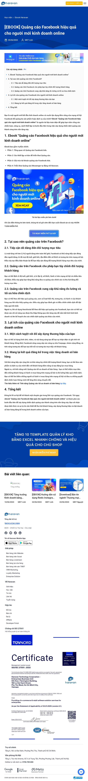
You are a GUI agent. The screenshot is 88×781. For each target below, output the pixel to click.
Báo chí (9, 613)
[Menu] (85, 3)
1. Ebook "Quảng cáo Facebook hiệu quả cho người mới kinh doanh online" (38, 75)
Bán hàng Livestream (14, 560)
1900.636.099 (12, 523)
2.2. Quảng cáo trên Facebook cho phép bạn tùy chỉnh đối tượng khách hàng (40, 87)
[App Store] (11, 543)
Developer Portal (12, 623)
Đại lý (8, 617)
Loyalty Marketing (13, 573)
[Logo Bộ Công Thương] (77, 778)
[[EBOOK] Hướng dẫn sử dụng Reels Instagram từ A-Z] (44, 485)
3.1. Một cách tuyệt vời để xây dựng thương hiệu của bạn (33, 99)
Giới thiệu (9, 587)
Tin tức (8, 593)
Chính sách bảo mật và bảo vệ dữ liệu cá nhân (19, 777)
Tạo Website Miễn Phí (74, 3)
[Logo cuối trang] (11, 514)
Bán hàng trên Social (14, 557)
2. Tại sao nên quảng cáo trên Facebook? (25, 79)
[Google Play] (25, 543)
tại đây (63, 383)
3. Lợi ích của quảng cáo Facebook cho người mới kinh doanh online (36, 95)
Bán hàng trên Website (14, 553)
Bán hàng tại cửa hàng (14, 563)
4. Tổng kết (12, 107)
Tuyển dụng (10, 600)
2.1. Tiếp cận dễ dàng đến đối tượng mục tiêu (28, 83)
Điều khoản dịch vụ (41, 777)
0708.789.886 (27, 762)
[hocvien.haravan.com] (33, 3)
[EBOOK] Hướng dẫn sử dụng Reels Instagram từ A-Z (44, 496)
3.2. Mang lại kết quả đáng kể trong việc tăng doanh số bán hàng (36, 103)
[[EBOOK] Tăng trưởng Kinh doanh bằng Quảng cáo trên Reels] (16, 485)
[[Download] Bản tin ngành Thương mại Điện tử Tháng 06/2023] (71, 485)
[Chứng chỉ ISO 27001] (44, 688)
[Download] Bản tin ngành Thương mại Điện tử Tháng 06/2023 (71, 496)
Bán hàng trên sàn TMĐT (15, 566)
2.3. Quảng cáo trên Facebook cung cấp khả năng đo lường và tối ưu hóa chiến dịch (43, 91)
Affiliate (9, 620)
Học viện (9, 590)
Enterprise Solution (13, 576)
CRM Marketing (12, 570)
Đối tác (8, 610)
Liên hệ (9, 596)
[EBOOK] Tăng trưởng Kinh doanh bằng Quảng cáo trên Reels (15, 496)
